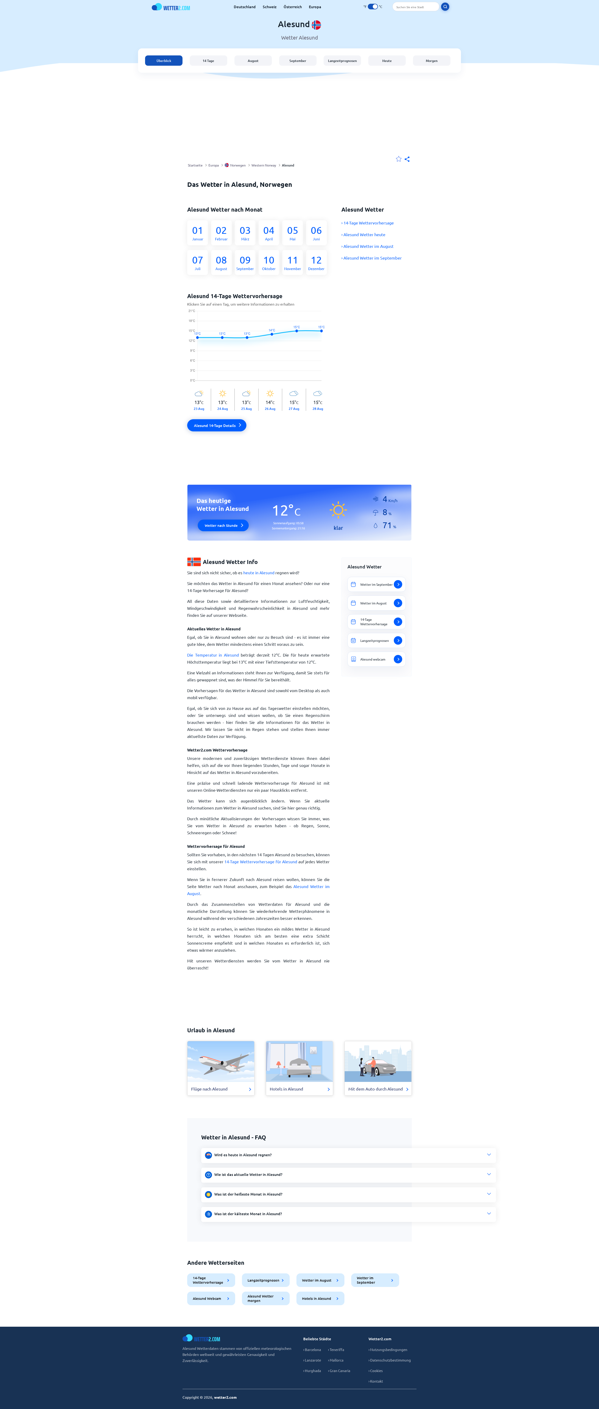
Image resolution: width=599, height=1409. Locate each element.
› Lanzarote (312, 1360)
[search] (445, 7)
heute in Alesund (258, 572)
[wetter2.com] (171, 6)
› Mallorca (335, 1360)
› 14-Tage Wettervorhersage (367, 222)
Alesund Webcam (207, 1298)
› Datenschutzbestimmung (390, 1360)
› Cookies (376, 1370)
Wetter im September (366, 1280)
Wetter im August (316, 1280)
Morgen (432, 60)
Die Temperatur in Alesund (213, 654)
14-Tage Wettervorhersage (208, 1280)
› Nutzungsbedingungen (388, 1349)
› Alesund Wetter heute (363, 234)
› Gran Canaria (339, 1370)
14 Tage (208, 60)
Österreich (293, 6)
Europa (315, 6)
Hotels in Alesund (316, 1298)
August (253, 60)
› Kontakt (376, 1381)
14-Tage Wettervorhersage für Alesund (260, 861)
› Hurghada (312, 1370)
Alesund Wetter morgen (261, 1298)
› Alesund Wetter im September (371, 257)
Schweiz (270, 6)
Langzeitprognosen (342, 60)
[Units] (373, 6)
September (297, 60)
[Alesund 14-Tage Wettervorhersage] (258, 349)
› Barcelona (312, 1349)
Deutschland (245, 6)
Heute (387, 60)
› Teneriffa (336, 1349)
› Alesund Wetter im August (367, 246)
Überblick (164, 60)
